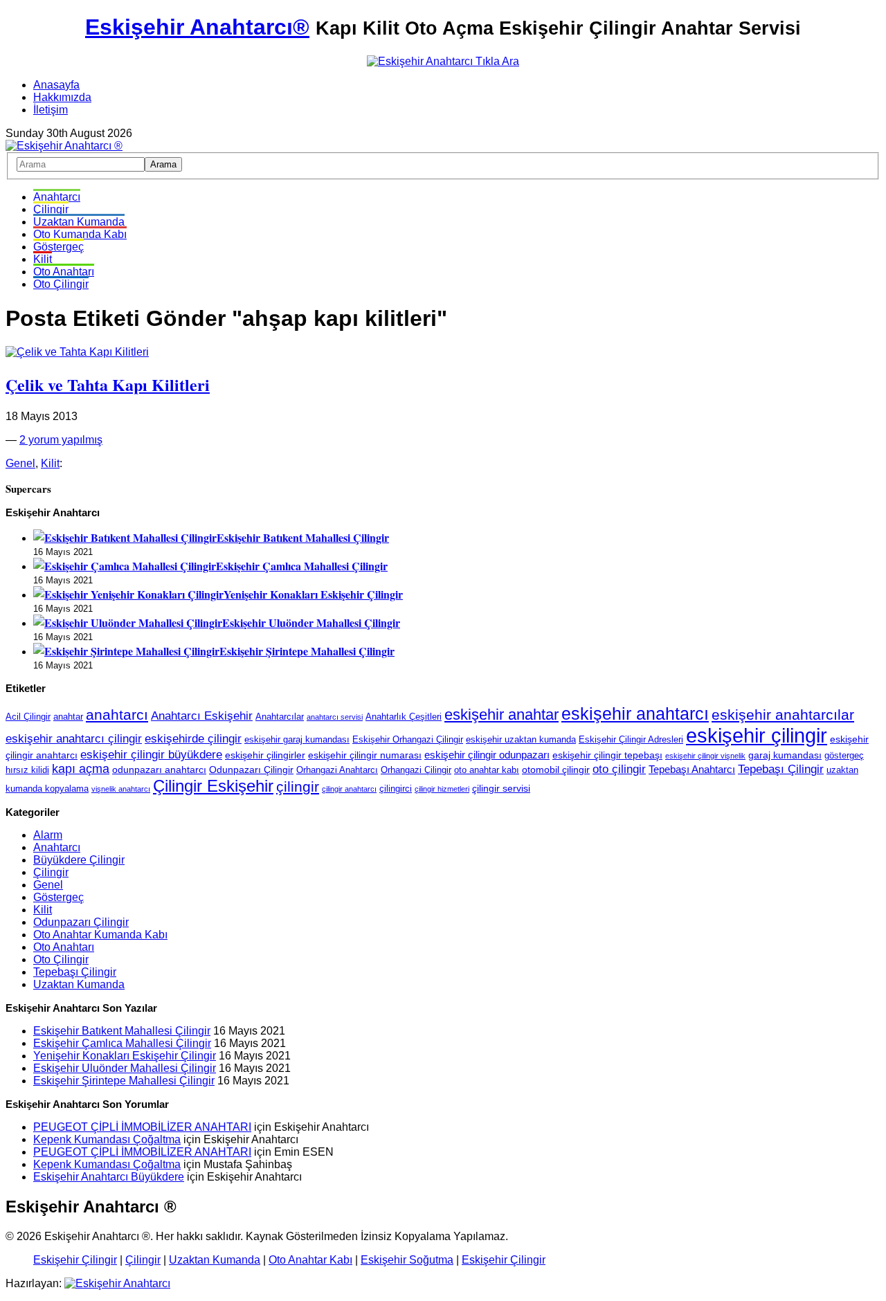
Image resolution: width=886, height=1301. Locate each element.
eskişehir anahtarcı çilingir (74, 738)
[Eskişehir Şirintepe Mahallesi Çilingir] (126, 651)
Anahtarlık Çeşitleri (403, 717)
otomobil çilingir (556, 769)
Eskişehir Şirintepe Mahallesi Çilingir (307, 651)
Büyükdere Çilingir (79, 860)
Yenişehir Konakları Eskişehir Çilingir (313, 594)
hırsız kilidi (27, 770)
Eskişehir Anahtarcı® (197, 27)
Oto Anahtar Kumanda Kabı (100, 934)
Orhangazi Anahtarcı (337, 770)
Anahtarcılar (279, 717)
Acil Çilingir (28, 717)
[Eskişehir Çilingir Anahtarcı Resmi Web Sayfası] (64, 146)
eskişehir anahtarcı (635, 713)
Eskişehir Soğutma (407, 1260)
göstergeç (844, 756)
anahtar (68, 717)
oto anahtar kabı (486, 770)
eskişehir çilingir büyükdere (151, 754)
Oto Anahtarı (63, 272)
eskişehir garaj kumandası (297, 740)
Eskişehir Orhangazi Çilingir (407, 740)
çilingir (297, 787)
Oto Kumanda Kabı (80, 234)
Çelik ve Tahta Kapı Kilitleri (108, 384)
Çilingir (51, 209)
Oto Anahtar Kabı (310, 1260)
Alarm (47, 835)
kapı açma (80, 769)
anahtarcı (117, 715)
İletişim (50, 110)
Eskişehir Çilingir (75, 1260)
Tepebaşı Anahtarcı (692, 769)
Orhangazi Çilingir (416, 770)
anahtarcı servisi (335, 717)
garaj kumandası (785, 755)
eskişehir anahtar (501, 714)
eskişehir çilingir (756, 735)
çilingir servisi (501, 788)
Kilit (42, 259)
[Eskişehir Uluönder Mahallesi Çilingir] (127, 622)
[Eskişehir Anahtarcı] (117, 1283)
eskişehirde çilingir (193, 738)
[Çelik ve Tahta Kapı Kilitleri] (77, 352)
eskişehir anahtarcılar (783, 715)
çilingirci (395, 789)
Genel (20, 463)
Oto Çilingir (61, 284)
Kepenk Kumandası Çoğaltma (107, 1139)
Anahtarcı (56, 197)
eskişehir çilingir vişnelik (705, 756)
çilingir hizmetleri (442, 789)
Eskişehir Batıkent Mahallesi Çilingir (303, 537)
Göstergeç (58, 247)
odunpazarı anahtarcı (159, 769)
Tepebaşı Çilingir (781, 769)
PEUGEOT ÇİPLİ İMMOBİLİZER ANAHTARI (142, 1127)
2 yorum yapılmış (60, 440)
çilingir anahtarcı (349, 789)
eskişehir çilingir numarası (365, 755)
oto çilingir (619, 769)
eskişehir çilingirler (265, 755)
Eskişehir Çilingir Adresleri (631, 740)
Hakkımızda (62, 97)
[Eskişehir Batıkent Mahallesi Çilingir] (125, 537)
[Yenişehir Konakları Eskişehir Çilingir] (128, 594)
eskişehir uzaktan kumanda (521, 740)
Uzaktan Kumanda (79, 222)
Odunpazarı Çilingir (251, 769)
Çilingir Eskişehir (213, 785)
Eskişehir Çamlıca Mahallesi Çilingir (302, 566)
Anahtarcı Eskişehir (202, 715)
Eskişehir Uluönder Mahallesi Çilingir (311, 622)
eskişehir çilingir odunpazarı (487, 755)
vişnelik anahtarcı (120, 789)
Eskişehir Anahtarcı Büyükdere (108, 1177)
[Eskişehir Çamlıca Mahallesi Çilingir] (124, 566)
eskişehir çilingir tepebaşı (607, 755)
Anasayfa (56, 85)
